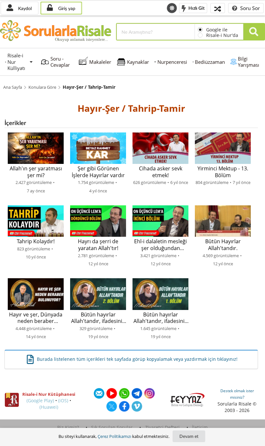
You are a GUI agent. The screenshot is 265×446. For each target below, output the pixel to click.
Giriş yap (66, 8)
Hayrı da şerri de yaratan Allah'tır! (98, 244)
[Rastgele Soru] (217, 8)
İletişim (200, 427)
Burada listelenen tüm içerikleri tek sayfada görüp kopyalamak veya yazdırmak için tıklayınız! (137, 359)
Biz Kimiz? (68, 427)
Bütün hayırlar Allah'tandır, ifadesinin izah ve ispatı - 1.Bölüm (160, 318)
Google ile (217, 29)
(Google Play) (40, 400)
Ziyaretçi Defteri (162, 427)
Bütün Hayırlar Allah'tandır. (223, 244)
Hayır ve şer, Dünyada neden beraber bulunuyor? (35, 318)
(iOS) (63, 400)
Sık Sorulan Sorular (111, 427)
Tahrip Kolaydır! (36, 241)
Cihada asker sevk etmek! (160, 171)
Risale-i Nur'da (222, 35)
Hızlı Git (196, 7)
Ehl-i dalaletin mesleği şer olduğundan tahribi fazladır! (160, 244)
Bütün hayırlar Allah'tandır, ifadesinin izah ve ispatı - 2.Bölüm (98, 318)
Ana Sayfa (12, 87)
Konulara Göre (42, 87)
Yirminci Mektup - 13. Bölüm (222, 171)
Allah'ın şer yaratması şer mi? (36, 171)
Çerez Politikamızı (114, 436)
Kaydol (24, 8)
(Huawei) (48, 407)
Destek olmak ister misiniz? (237, 394)
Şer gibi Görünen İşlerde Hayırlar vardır (98, 171)
